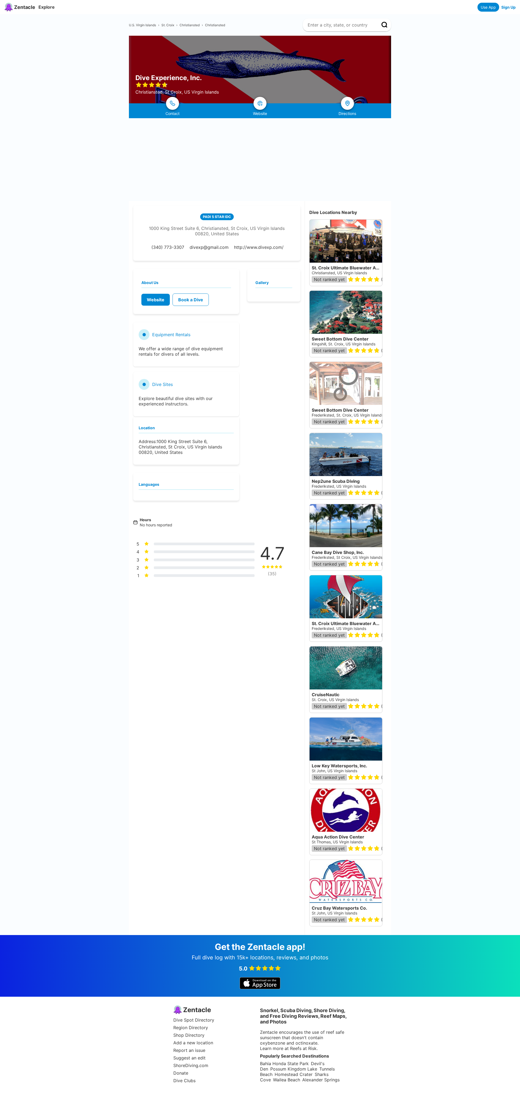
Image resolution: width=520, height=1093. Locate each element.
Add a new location (193, 1042)
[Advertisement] (260, 159)
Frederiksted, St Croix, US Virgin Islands (347, 557)
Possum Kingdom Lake (293, 1069)
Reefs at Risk (303, 1048)
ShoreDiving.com (190, 1065)
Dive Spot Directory (193, 1020)
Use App (488, 7)
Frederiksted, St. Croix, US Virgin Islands (348, 415)
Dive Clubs (184, 1080)
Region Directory (190, 1027)
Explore (46, 7)
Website (155, 299)
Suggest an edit (189, 1058)
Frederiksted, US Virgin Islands (339, 486)
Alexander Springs (321, 1079)
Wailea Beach (286, 1079)
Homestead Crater (294, 1074)
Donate (180, 1073)
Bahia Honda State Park (284, 1063)
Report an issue (189, 1050)
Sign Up (508, 7)
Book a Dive (190, 299)
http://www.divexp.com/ (259, 247)
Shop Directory (188, 1035)
